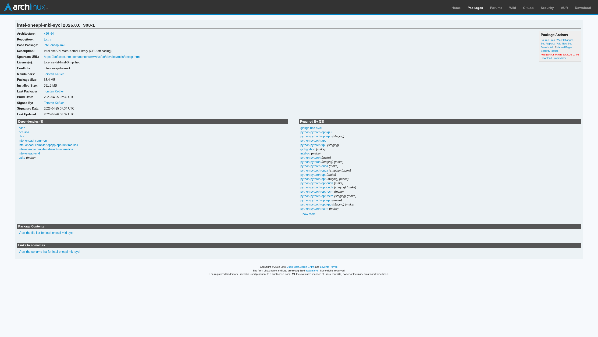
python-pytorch (310, 157)
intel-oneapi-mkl (54, 45)
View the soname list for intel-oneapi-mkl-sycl (49, 251)
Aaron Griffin (307, 266)
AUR (564, 8)
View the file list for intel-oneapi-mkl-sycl (46, 232)
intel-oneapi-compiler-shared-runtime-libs (46, 149)
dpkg (22, 157)
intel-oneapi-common (33, 140)
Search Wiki (547, 47)
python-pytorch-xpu (313, 140)
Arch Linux (26, 7)
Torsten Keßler (54, 74)
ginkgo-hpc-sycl (311, 128)
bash (22, 128)
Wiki (512, 8)
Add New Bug (564, 43)
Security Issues (550, 50)
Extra (47, 39)
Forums (496, 8)
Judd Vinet (293, 266)
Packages (475, 8)
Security (547, 8)
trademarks (312, 270)
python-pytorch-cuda (314, 166)
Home (456, 8)
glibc (22, 136)
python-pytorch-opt (313, 174)
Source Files (548, 40)
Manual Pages (564, 47)
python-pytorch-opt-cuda (316, 183)
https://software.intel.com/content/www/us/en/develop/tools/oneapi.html (92, 57)
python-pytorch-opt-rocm (316, 191)
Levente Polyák (329, 266)
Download (583, 8)
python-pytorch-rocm (314, 208)
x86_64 (49, 33)
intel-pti (305, 153)
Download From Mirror (553, 58)
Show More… (309, 214)
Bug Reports (548, 43)
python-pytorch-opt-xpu (315, 132)
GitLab (528, 8)
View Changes (565, 40)
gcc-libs (24, 132)
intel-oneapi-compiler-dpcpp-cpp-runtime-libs (48, 145)
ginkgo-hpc (307, 149)
